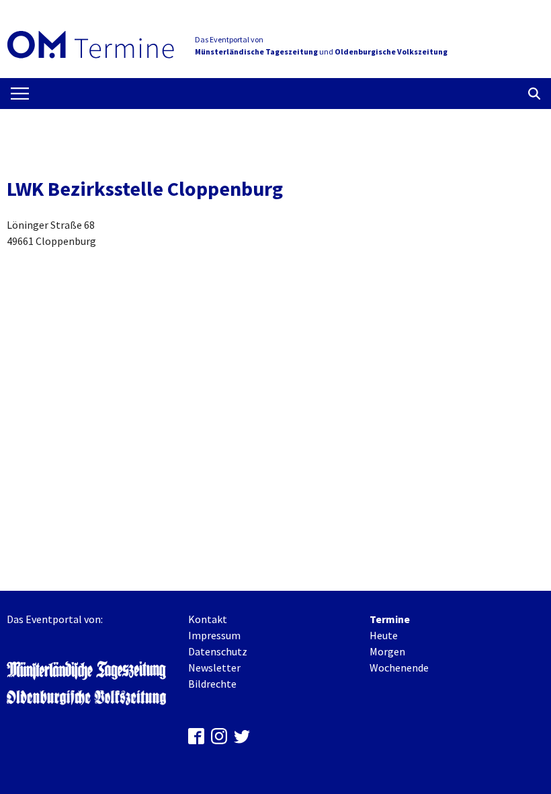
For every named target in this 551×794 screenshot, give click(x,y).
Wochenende (399, 667)
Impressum (214, 635)
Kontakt (207, 619)
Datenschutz (217, 651)
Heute (384, 635)
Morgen (387, 651)
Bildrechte (212, 683)
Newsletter (214, 667)
